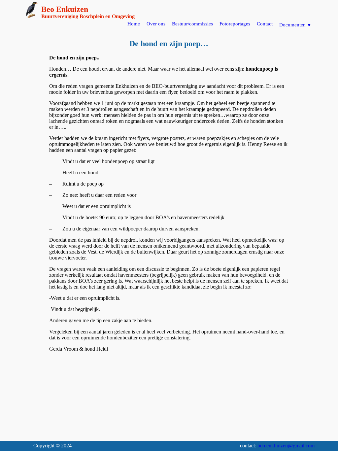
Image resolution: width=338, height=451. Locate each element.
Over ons (156, 23)
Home (133, 23)
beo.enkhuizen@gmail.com (286, 445)
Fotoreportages (235, 23)
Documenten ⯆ (295, 24)
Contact (265, 23)
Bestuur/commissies (192, 23)
